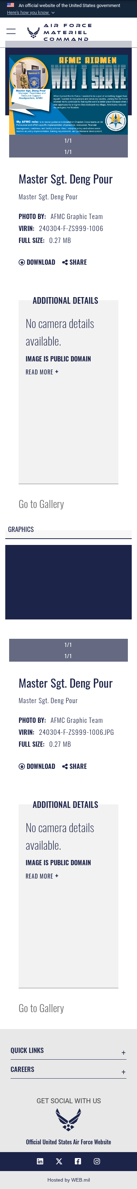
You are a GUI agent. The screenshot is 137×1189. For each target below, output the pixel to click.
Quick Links (27, 1050)
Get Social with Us (69, 1101)
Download (40, 261)
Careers (22, 1069)
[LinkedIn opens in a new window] (40, 1161)
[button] (31, 12)
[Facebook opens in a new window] (78, 1161)
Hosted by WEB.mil (68, 1180)
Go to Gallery (41, 503)
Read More (40, 372)
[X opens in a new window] (59, 1161)
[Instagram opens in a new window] (97, 1161)
